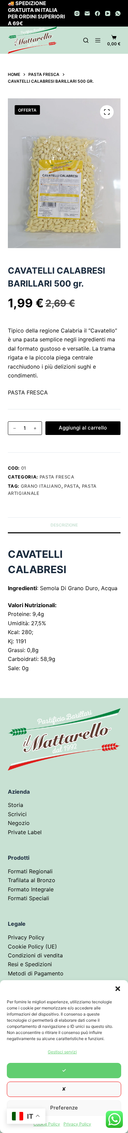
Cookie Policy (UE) (32, 946)
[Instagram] (77, 13)
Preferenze (64, 1107)
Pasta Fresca (57, 477)
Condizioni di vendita (35, 955)
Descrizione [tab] (64, 525)
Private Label (25, 832)
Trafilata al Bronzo (31, 880)
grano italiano (41, 486)
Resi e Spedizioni (30, 964)
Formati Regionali (30, 871)
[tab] (64, 637)
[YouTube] (107, 13)
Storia (15, 805)
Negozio (19, 823)
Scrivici (17, 814)
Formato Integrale (31, 889)
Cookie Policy (46, 1124)
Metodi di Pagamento (35, 973)
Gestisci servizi (62, 1051)
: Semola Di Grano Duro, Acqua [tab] (62, 588)
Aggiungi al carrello (83, 427)
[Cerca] (85, 40)
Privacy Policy (77, 1124)
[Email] (87, 13)
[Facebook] (97, 13)
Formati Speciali (28, 898)
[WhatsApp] (117, 13)
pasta (71, 486)
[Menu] (97, 40)
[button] (117, 988)
